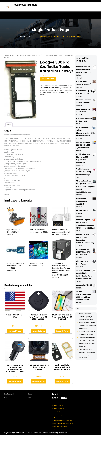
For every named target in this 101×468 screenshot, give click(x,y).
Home (22, 36)
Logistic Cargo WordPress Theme (17, 432)
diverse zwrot (45, 90)
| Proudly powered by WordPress (54, 432)
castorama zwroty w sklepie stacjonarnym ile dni (59, 416)
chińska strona (67, 420)
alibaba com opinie (57, 405)
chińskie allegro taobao (58, 423)
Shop (31, 36)
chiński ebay (69, 423)
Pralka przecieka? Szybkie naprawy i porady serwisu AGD (86, 316)
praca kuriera (52, 92)
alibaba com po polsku (58, 408)
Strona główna (9, 55)
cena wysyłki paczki (57, 420)
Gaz (5, 397)
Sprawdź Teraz (48, 79)
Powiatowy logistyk (25, 4)
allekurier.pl (66, 87)
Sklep (30, 394)
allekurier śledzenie (57, 412)
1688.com (54, 402)
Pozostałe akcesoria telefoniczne (28, 55)
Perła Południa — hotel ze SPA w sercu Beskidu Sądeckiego (87, 325)
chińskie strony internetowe (59, 426)
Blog (29, 397)
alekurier (60, 402)
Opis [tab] (9, 124)
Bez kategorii (9, 394)
